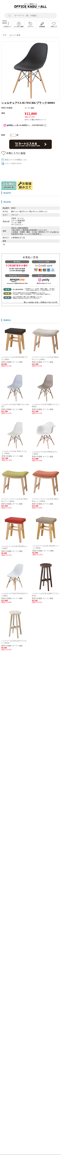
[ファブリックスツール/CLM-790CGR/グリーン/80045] (15, 496)
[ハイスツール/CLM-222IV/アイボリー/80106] (15, 637)
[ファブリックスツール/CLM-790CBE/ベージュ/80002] (46, 354)
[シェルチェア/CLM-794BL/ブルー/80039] (15, 401)
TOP (4, 35)
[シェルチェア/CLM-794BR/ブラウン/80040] (46, 401)
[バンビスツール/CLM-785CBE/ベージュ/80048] (46, 542)
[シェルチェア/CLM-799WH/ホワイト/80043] (46, 448)
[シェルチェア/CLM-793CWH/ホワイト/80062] (15, 590)
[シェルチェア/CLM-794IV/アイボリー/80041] (15, 448)
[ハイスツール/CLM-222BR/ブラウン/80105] (46, 590)
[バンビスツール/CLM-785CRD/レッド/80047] (15, 543)
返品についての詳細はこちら (16, 160)
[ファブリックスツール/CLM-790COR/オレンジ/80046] (46, 496)
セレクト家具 (14, 35)
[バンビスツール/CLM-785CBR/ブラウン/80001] (15, 354)
